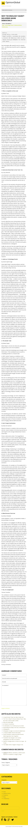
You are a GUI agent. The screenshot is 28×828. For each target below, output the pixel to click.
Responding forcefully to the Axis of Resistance (14, 727)
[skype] (5, 819)
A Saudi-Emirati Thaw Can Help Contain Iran (13, 717)
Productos (5, 795)
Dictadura (8, 23)
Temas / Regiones (5, 762)
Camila (5, 752)
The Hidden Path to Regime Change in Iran (13, 744)
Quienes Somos (7, 793)
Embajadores (6, 729)
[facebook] (2, 819)
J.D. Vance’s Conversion (8, 724)
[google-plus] (9, 819)
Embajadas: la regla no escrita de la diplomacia (14, 731)
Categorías (3, 780)
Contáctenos (6, 798)
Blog (4, 797)
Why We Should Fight (8, 722)
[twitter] (12, 819)
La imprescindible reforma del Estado (12, 732)
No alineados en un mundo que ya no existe (13, 725)
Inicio (3, 23)
